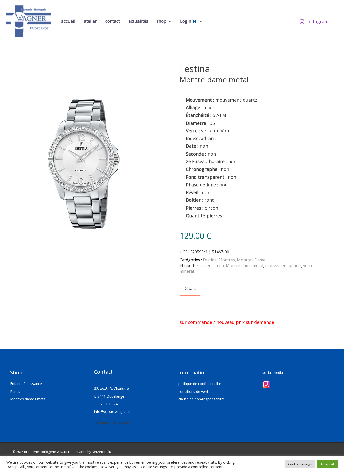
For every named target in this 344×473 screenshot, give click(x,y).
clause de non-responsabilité (201, 399)
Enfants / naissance (26, 383)
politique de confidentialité (199, 383)
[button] (168, 21)
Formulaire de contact (112, 423)
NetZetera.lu (101, 451)
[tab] (190, 289)
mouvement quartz (283, 265)
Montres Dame (251, 260)
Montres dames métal (28, 399)
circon (218, 265)
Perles (15, 391)
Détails (189, 288)
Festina (210, 260)
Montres (227, 260)
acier (206, 265)
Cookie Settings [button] (300, 464)
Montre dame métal (244, 265)
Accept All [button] (327, 464)
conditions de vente (194, 391)
